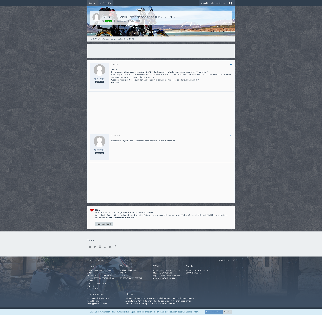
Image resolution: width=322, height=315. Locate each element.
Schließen (227, 312)
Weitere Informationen (214, 312)
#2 (231, 135)
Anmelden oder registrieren (213, 3)
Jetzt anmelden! (104, 224)
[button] (89, 246)
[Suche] (231, 3)
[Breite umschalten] (234, 260)
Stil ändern (225, 260)
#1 (231, 64)
